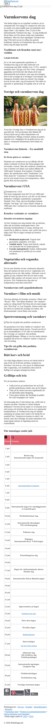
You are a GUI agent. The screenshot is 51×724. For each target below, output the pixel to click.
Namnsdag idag (11, 712)
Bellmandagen (29, 634)
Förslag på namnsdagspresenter (33, 712)
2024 (31, 716)
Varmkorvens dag (29, 614)
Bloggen (8, 709)
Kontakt (29, 707)
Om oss (21, 707)
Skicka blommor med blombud (16, 714)
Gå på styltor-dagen (29, 646)
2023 (25, 716)
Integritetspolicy (40, 707)
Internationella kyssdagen (28, 486)
